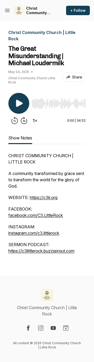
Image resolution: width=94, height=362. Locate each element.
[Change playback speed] (35, 120)
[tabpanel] (47, 205)
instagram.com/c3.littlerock (33, 233)
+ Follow (78, 10)
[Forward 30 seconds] (24, 120)
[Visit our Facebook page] (28, 328)
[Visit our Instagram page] (40, 328)
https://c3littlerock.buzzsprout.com (41, 250)
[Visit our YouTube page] (53, 328)
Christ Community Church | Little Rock (39, 10)
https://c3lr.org (43, 197)
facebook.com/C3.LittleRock (35, 215)
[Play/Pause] (18, 103)
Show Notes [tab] (20, 137)
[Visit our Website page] (65, 328)
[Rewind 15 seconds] (14, 120)
